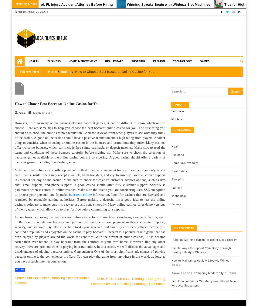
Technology (182, 61)
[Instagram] (233, 11)
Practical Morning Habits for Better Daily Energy (204, 239)
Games (204, 61)
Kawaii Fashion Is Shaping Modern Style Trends (203, 273)
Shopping (138, 61)
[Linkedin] (239, 11)
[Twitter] (227, 11)
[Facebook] (222, 11)
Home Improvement (83, 61)
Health (34, 61)
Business (54, 61)
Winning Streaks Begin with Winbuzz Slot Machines (164, 4)
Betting (20, 270)
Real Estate (114, 61)
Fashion (159, 61)
